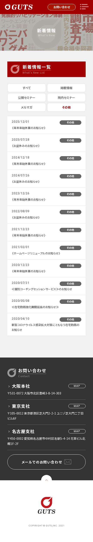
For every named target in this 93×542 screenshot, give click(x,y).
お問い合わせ (61, 7)
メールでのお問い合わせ (42, 462)
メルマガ (26, 107)
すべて (27, 88)
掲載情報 (66, 88)
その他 (66, 107)
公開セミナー (26, 97)
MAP (77, 386)
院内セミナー (66, 97)
